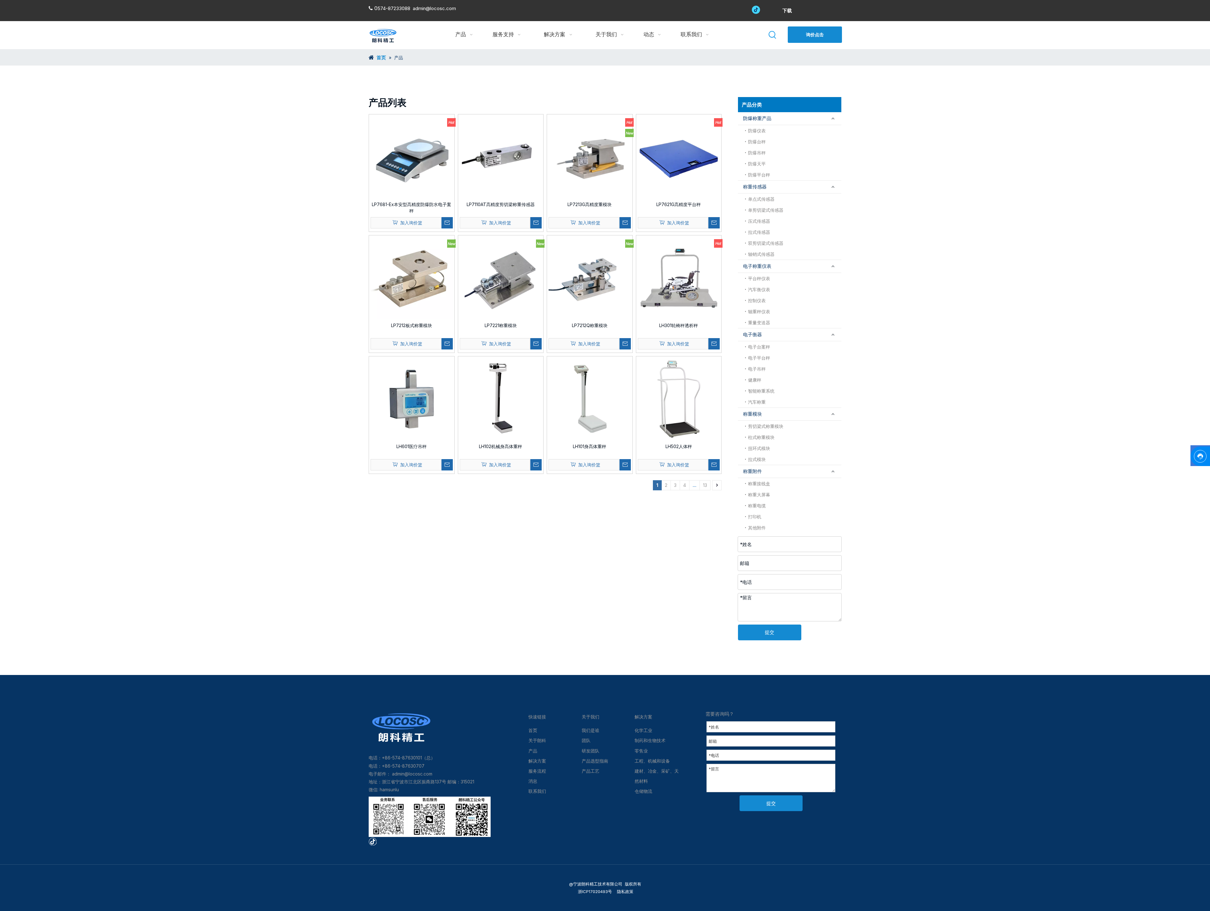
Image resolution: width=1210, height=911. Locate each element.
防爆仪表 (757, 130)
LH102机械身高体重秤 (500, 446)
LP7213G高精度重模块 (590, 204)
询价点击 (815, 34)
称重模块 (752, 414)
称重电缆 (757, 505)
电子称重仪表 (757, 266)
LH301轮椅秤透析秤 (678, 325)
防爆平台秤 (759, 174)
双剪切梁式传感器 (765, 243)
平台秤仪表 (759, 278)
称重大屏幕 (759, 494)
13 (705, 485)
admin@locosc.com (434, 8)
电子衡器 (752, 334)
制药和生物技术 (650, 740)
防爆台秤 (757, 141)
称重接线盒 (759, 483)
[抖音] (756, 9)
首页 (532, 730)
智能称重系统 (761, 391)
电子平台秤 (759, 357)
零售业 (641, 750)
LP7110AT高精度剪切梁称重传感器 (501, 204)
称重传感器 (755, 187)
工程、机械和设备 (652, 761)
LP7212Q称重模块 (590, 325)
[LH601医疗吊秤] (412, 398)
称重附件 (752, 471)
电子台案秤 (759, 346)
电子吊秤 (757, 369)
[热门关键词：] (772, 35)
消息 (532, 781)
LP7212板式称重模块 (411, 325)
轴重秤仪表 (759, 311)
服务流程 (537, 771)
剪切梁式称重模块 (765, 426)
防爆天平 (757, 163)
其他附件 (757, 527)
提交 (769, 632)
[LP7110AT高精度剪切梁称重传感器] (501, 156)
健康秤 (754, 380)
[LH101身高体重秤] (590, 398)
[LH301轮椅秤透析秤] (679, 277)
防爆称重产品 (757, 118)
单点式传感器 (761, 199)
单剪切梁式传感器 (765, 210)
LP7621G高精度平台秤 (678, 204)
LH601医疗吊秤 (411, 446)
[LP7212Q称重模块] (590, 277)
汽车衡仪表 (759, 289)
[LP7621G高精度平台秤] (679, 156)
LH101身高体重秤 (589, 446)
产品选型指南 (595, 761)
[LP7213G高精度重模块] (590, 156)
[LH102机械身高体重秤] (501, 398)
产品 (532, 750)
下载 (787, 11)
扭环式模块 (759, 448)
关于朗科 (537, 740)
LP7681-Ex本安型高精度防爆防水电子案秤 (411, 207)
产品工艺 (590, 771)
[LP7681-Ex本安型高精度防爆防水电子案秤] (412, 156)
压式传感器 (759, 221)
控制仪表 (757, 300)
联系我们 (537, 791)
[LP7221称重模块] (501, 277)
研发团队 (590, 750)
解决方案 (537, 761)
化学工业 (643, 730)
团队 (586, 740)
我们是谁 (590, 730)
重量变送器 (759, 322)
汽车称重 (757, 402)
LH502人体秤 (679, 446)
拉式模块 (757, 459)
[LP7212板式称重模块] (412, 277)
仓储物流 (643, 791)
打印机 (754, 516)
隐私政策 (624, 891)
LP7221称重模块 (501, 325)
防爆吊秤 (757, 152)
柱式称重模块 (761, 437)
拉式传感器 (759, 232)
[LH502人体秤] (679, 398)
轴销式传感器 (761, 254)
